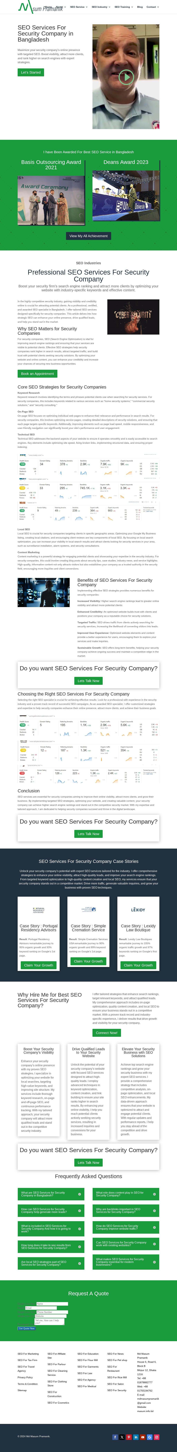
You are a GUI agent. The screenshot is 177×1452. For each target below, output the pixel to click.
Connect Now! (107, 1033)
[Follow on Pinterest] (129, 1437)
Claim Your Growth (38, 965)
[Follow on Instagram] (156, 1437)
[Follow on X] (122, 1437)
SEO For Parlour (57, 1364)
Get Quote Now (26, 1328)
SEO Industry (99, 7)
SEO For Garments (88, 1366)
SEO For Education (88, 1353)
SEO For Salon (115, 1384)
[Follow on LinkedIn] (136, 1437)
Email (21, 1308)
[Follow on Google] (149, 1437)
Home (48, 7)
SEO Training (122, 7)
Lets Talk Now (88, 681)
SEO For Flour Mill (87, 1360)
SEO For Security (116, 1390)
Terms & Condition (28, 1384)
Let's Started (31, 72)
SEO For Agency (86, 1379)
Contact (151, 7)
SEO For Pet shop (117, 1360)
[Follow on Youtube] (143, 1437)
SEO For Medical (86, 1386)
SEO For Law (84, 1373)
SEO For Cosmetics (58, 1402)
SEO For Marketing (28, 1353)
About (59, 7)
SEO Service (77, 7)
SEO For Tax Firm (27, 1360)
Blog (140, 7)
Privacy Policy (25, 1377)
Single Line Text (27, 1303)
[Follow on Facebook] (115, 1437)
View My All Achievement (88, 236)
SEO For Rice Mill (117, 1377)
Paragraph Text (26, 1324)
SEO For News (115, 1353)
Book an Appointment (37, 374)
